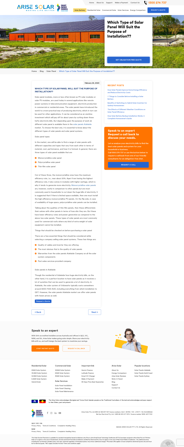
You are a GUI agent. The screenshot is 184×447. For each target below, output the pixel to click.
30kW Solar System (62, 376)
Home (91, 3)
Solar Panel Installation (63, 385)
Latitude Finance (87, 373)
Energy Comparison (138, 10)
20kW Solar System (39, 370)
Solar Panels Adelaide (142, 370)
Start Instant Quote (45, 348)
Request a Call (128, 165)
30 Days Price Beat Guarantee (92, 382)
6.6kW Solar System (39, 379)
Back (38, 312)
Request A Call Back (76, 348)
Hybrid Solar (36, 382)
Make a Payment (121, 3)
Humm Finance (87, 370)
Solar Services (123, 10)
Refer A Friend (117, 379)
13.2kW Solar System (39, 373)
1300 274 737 (157, 2)
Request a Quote (43, 301)
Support (109, 3)
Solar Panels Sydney (142, 376)
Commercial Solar (109, 10)
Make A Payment (87, 379)
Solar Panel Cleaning (62, 388)
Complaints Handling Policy (67, 426)
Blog (113, 382)
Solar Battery (80, 10)
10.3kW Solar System (39, 376)
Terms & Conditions (49, 426)
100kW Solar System (62, 370)
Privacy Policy (36, 426)
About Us (100, 3)
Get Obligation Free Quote (129, 60)
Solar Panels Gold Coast (143, 373)
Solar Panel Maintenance (64, 391)
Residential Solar (94, 10)
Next (94, 312)
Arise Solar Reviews (119, 376)
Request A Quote (158, 10)
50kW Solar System (62, 373)
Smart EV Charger (88, 376)
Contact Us (135, 3)
